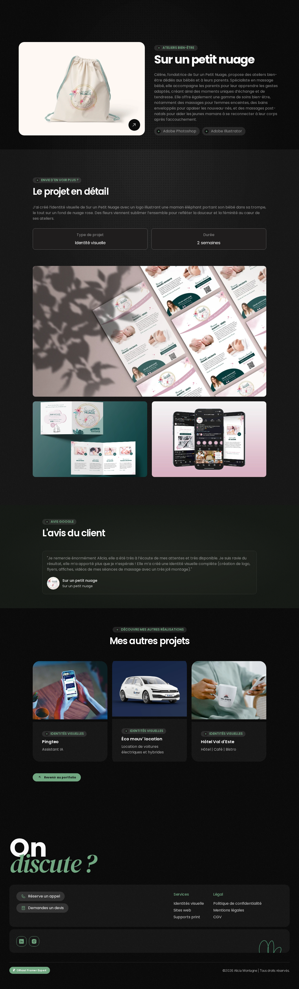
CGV (217, 917)
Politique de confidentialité (237, 903)
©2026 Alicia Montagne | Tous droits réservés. (256, 970)
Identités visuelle (189, 903)
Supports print (187, 917)
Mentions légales (228, 910)
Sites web (182, 910)
